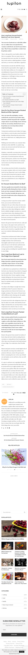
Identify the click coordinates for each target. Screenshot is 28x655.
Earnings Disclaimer (19, 645)
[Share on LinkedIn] (18, 392)
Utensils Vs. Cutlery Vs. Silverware (6, 569)
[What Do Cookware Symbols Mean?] (21, 563)
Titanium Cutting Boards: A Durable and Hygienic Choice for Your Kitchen (20, 554)
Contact (14, 641)
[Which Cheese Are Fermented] (7, 546)
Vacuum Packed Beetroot (8, 386)
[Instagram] (21, 9)
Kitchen (15, 608)
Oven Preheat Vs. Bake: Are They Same (21, 582)
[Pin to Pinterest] (17, 392)
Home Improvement (15, 605)
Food (15, 598)
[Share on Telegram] (23, 392)
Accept (21, 651)
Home (5, 641)
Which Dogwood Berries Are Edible (12, 539)
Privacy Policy (20, 641)
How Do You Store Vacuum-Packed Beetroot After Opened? (13, 97)
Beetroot (9, 384)
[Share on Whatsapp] (21, 392)
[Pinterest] (22, 9)
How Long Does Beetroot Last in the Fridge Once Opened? (13, 102)
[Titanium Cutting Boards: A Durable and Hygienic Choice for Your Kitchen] (21, 546)
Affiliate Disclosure (9, 647)
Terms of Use (19, 643)
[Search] (26, 9)
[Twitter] (19, 9)
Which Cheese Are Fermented (6, 552)
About (9, 641)
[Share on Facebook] (14, 392)
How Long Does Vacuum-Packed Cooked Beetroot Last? (12, 105)
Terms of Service (10, 643)
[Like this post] (12, 392)
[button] (2, 459)
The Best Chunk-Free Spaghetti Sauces (7, 582)
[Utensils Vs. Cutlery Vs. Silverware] (7, 563)
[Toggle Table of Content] (23, 94)
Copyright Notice (8, 645)
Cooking (15, 595)
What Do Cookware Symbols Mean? (20, 569)
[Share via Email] (13, 394)
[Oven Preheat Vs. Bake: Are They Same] (21, 576)
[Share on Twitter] (15, 392)
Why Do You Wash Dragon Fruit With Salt (14, 467)
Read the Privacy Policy (14, 653)
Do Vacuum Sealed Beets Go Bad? (11, 99)
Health (15, 601)
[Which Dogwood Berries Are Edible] (14, 528)
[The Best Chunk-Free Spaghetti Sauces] (7, 576)
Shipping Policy (19, 647)
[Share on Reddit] (20, 392)
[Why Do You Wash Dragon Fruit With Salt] (14, 456)
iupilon (6, 39)
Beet (3, 384)
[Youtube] (24, 9)
